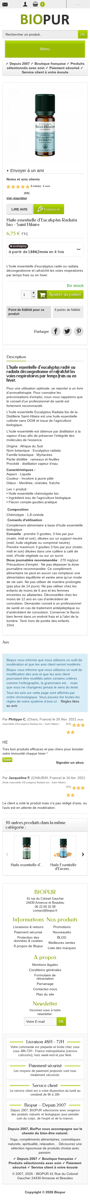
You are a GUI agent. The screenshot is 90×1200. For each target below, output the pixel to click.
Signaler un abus (69, 762)
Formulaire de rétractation (45, 976)
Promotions (62, 927)
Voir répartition (16, 198)
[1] (8, 186)
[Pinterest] (79, 331)
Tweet (7, 760)
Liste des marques (62, 948)
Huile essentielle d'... (27, 865)
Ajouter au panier (64, 294)
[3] (18, 186)
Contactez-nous (45, 989)
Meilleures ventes (61, 943)
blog (77, 3)
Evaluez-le (51, 209)
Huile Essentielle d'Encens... (63, 867)
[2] (13, 186)
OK (82, 34)
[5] (28, 186)
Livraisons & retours (28, 927)
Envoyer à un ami (27, 170)
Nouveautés (62, 932)
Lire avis (19, 209)
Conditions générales (45, 970)
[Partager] (55, 331)
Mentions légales (45, 965)
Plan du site (45, 994)
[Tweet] (67, 331)
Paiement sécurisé (28, 932)
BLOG (61, 937)
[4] (23, 186)
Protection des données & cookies (28, 939)
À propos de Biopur (28, 946)
